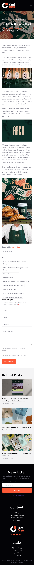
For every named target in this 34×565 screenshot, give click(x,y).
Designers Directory (17, 515)
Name (5, 310)
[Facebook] (14, 534)
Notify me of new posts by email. (16, 355)
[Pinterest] (19, 534)
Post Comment (9, 361)
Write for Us (17, 520)
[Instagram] (11, 534)
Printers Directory (17, 518)
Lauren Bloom (16, 247)
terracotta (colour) (9, 289)
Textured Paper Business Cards (13, 293)
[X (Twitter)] (17, 534)
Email (5, 317)
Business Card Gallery (18, 19)
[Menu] (31, 5)
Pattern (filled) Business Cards (13, 285)
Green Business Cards (10, 274)
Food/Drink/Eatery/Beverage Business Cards (15, 269)
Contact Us (17, 555)
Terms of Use (17, 550)
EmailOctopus (21, 495)
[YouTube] (22, 534)
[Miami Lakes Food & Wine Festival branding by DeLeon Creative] (17, 387)
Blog (17, 513)
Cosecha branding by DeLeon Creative (17, 427)
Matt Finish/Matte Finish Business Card (16, 281)
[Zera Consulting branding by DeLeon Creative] (17, 442)
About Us (17, 553)
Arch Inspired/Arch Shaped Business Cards (15, 263)
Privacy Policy (17, 548)
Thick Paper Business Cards (12, 297)
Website (6, 324)
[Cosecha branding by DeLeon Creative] (17, 416)
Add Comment (8, 331)
